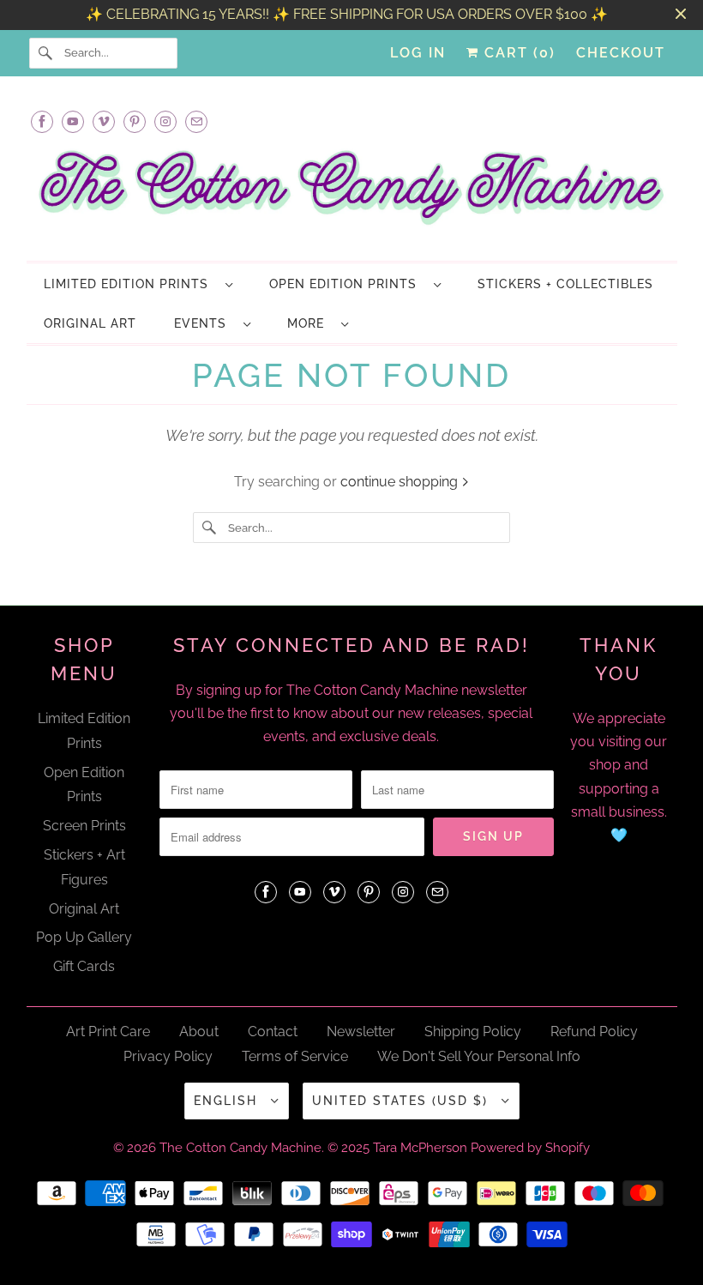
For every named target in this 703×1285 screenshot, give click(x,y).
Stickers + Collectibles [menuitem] (565, 284)
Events (204, 323)
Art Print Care (108, 1031)
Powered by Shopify (530, 1147)
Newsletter (361, 1031)
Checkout (620, 53)
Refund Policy (594, 1031)
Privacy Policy (168, 1056)
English (228, 1100)
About (199, 1031)
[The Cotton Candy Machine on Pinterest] (134, 121)
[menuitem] (138, 283)
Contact (272, 1031)
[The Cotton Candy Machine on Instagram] (165, 121)
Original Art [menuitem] (90, 323)
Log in (418, 53)
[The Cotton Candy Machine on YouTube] (73, 121)
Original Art (84, 909)
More (310, 323)
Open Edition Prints (347, 284)
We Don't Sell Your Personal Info (478, 1056)
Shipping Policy (472, 1031)
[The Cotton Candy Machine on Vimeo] (104, 121)
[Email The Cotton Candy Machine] (196, 121)
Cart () (517, 53)
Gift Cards (84, 966)
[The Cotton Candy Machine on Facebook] (42, 121)
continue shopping (400, 482)
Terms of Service (295, 1056)
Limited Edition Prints (130, 284)
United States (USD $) (402, 1100)
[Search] (46, 53)
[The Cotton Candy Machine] (352, 192)
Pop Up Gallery (84, 937)
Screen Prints (84, 825)
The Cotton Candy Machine (240, 1147)
